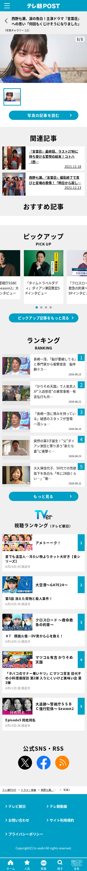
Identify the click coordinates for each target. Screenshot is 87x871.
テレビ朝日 (17, 806)
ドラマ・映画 (28, 790)
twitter (25, 763)
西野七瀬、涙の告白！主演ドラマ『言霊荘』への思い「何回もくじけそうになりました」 (51, 790)
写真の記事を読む (43, 115)
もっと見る (43, 496)
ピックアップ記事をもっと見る (43, 317)
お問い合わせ (18, 820)
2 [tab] (41, 307)
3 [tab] (46, 307)
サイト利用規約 (62, 820)
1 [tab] (36, 307)
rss (62, 763)
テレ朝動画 (58, 806)
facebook (44, 763)
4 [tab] (50, 307)
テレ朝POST (43, 6)
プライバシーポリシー (25, 834)
